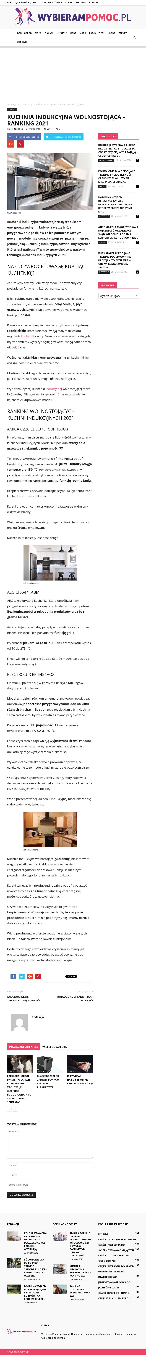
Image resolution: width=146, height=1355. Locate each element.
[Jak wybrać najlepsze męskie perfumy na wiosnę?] (80, 1064)
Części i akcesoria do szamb (116, 1266)
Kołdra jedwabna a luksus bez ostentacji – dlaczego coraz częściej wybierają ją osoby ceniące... (117, 150)
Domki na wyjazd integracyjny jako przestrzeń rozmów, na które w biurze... (35, 1293)
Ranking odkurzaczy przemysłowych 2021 (80, 1291)
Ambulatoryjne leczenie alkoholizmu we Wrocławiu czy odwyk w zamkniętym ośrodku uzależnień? (80, 1244)
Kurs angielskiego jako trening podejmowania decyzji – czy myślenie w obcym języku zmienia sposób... (114, 260)
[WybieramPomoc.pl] (73, 17)
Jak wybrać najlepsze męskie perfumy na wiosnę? (80, 1079)
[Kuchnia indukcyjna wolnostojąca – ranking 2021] (60, 1269)
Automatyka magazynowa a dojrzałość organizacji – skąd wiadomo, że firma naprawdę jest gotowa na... (118, 232)
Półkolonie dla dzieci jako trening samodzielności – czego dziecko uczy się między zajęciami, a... (116, 176)
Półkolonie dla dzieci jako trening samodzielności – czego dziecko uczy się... (35, 1267)
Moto (82, 33)
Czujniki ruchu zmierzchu (114, 1298)
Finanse (49, 33)
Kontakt (94, 2)
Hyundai (103, 1234)
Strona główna (52, 2)
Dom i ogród (24, 33)
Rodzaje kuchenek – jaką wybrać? (75, 998)
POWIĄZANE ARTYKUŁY (23, 1047)
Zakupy (122, 33)
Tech (102, 33)
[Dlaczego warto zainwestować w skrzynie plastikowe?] (50, 1064)
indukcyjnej (54, 389)
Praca (92, 33)
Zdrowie (22, 42)
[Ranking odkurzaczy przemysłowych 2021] (60, 1289)
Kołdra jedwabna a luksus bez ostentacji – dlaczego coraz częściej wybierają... (35, 1241)
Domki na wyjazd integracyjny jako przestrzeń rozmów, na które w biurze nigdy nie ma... (115, 204)
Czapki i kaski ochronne (113, 1292)
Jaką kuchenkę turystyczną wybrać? (23, 998)
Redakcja (19, 128)
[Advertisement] (73, 73)
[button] (134, 37)
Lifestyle (62, 33)
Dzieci (38, 33)
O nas (68, 2)
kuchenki (27, 336)
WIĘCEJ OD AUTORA (54, 1047)
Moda (73, 33)
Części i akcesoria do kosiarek (117, 1239)
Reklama (80, 2)
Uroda (111, 33)
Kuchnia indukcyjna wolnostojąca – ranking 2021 (80, 1270)
